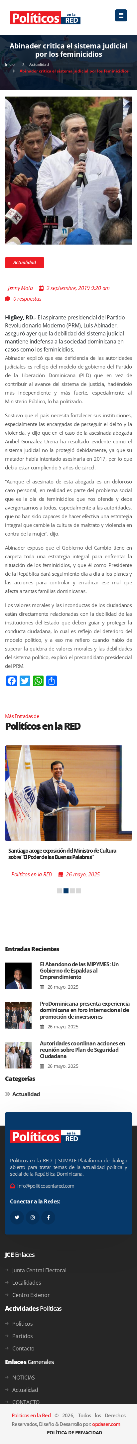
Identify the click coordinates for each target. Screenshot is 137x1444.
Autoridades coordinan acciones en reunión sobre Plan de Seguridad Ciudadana (82, 1050)
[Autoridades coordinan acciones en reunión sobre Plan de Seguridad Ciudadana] (18, 1055)
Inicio (10, 64)
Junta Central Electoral (39, 1270)
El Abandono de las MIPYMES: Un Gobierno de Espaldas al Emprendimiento (79, 971)
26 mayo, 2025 (62, 987)
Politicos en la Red (31, 1415)
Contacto (23, 1348)
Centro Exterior (31, 1295)
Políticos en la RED (31, 874)
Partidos (22, 1336)
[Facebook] (48, 1217)
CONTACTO (26, 1402)
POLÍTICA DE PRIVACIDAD (74, 1432)
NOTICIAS (23, 1377)
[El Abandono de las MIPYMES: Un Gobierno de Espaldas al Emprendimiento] (18, 976)
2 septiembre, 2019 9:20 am (78, 288)
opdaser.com (106, 1424)
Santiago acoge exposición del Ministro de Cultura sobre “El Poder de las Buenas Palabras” (62, 854)
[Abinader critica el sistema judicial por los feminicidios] (68, 170)
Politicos (22, 1323)
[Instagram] (33, 1217)
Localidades (26, 1282)
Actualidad (39, 64)
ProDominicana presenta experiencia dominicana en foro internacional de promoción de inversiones (85, 1010)
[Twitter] (17, 1217)
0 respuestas (27, 298)
